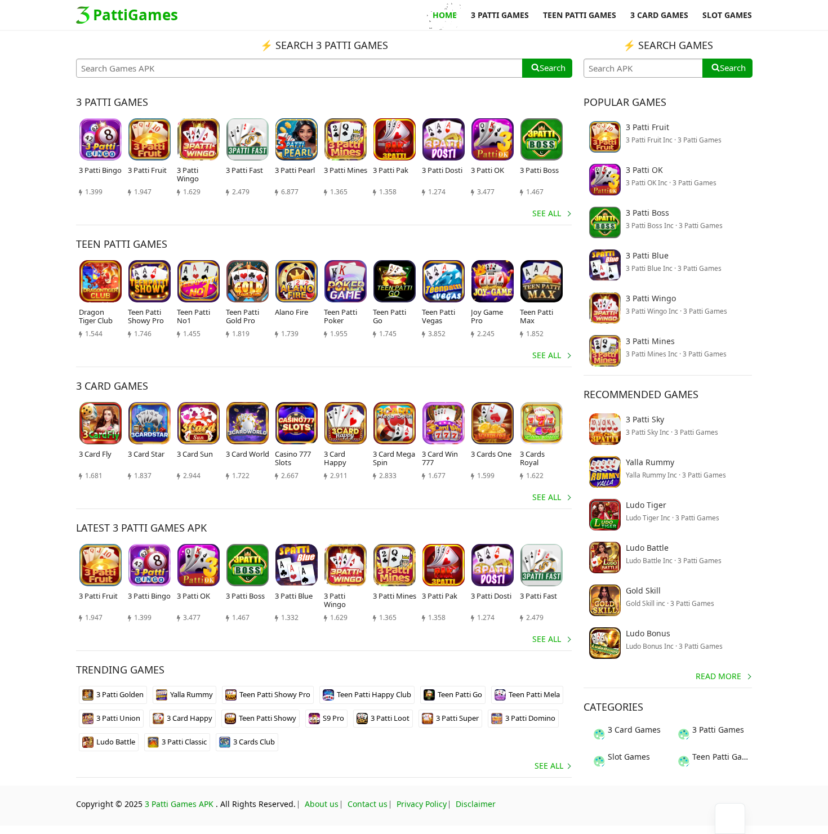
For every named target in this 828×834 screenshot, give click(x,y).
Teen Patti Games (722, 756)
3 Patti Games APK (179, 804)
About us (322, 804)
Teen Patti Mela (534, 694)
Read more (718, 676)
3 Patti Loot (390, 718)
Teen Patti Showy (267, 718)
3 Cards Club (254, 742)
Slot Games (629, 756)
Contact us (368, 804)
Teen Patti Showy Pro (274, 694)
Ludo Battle (115, 742)
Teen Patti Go (460, 694)
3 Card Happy (189, 718)
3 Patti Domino (530, 718)
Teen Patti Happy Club (374, 694)
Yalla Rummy (191, 694)
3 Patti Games (718, 729)
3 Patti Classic (184, 742)
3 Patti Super (457, 718)
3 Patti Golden (120, 694)
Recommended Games (641, 394)
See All (546, 213)
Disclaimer (476, 804)
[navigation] (730, 818)
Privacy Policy (422, 804)
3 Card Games (634, 729)
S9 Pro (333, 718)
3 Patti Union (118, 718)
